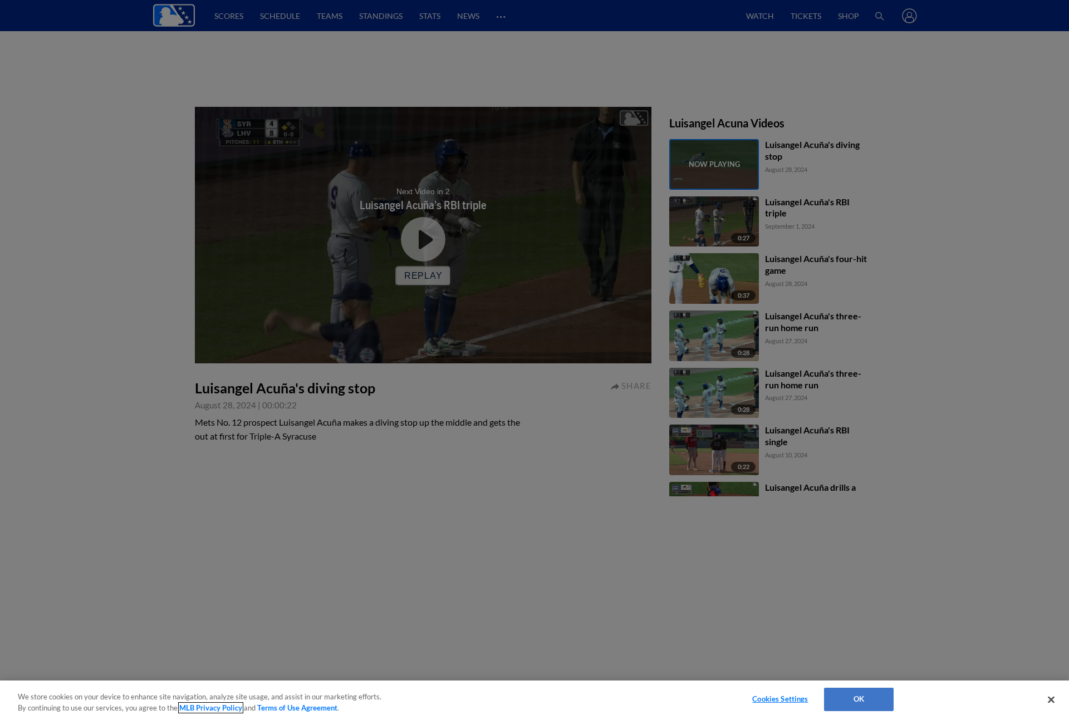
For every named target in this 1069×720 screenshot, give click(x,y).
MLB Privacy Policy (210, 707)
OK (859, 698)
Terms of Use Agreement (297, 707)
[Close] (1051, 699)
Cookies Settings (780, 698)
